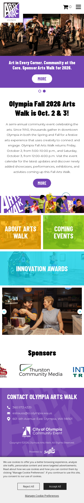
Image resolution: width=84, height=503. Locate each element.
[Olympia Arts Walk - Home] (42, 433)
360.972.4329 (22, 407)
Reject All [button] (28, 486)
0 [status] (70, 7)
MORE (42, 183)
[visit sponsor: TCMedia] (31, 371)
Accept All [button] (55, 486)
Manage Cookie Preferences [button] (42, 495)
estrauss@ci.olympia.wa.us (32, 413)
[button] (78, 7)
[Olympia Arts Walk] (11, 11)
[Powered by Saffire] (49, 451)
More (42, 78)
